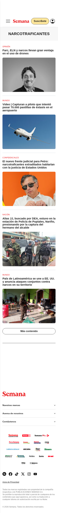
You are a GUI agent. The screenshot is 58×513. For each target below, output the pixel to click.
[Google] (4, 474)
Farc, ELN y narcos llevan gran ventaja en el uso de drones (28, 52)
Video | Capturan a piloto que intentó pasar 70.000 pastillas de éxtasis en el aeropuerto (27, 107)
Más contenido (29, 331)
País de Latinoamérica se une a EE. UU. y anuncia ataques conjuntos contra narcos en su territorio (28, 281)
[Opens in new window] (10, 474)
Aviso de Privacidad (14, 482)
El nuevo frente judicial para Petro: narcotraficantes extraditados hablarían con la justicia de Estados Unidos (28, 164)
